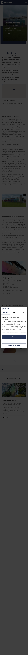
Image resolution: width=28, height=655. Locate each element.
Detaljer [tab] (14, 312)
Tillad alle (14, 336)
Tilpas (13, 341)
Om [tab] (23, 312)
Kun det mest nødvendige (14, 345)
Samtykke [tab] (5, 312)
